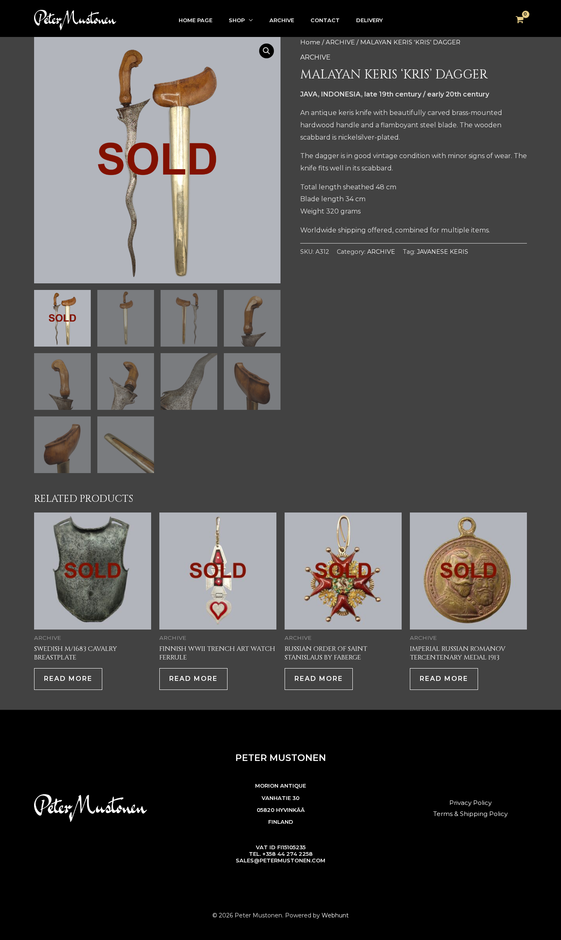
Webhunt (335, 915)
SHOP (237, 20)
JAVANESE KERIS (442, 251)
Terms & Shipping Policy (470, 814)
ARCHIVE (281, 20)
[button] (266, 51)
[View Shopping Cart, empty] (519, 20)
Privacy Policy (470, 803)
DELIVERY (369, 20)
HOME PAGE (195, 20)
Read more (68, 679)
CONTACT (325, 20)
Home (310, 42)
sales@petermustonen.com (280, 860)
